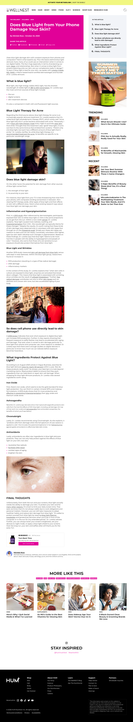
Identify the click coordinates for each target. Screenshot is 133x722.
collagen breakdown (40, 277)
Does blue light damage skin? (107, 34)
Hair (40, 10)
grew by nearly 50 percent (32, 367)
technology (85, 578)
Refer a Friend (93, 688)
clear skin (58, 124)
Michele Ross (18, 36)
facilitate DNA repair (16, 448)
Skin (34, 10)
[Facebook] (21, 700)
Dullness (25, 19)
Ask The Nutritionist (75, 683)
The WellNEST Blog (75, 680)
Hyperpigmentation (73, 578)
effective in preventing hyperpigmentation (23, 393)
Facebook (23, 45)
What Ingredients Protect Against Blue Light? (106, 46)
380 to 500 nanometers (39, 88)
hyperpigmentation (14, 224)
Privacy (27, 713)
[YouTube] (32, 700)
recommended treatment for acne (20, 134)
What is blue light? (103, 25)
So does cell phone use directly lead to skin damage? (108, 39)
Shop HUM (87, 10)
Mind (54, 10)
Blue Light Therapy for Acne (106, 29)
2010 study (18, 216)
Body (46, 10)
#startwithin (74, 653)
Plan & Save (92, 686)
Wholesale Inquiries (116, 680)
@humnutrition (60, 653)
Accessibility (36, 713)
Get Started (31, 691)
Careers (50, 693)
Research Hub (101, 10)
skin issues (47, 279)
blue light (51, 578)
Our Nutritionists (53, 688)
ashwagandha (31, 409)
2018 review (13, 336)
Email (43, 45)
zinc (47, 393)
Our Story (50, 680)
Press (49, 691)
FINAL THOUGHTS (102, 52)
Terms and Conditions (14, 713)
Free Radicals (60, 578)
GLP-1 (68, 10)
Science (76, 10)
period (44, 220)
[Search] (125, 10)
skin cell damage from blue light (44, 252)
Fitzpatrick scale (28, 230)
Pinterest (34, 45)
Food (61, 10)
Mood (29, 688)
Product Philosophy (54, 686)
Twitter (14, 45)
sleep (13, 66)
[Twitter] (29, 700)
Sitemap (91, 691)
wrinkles (93, 578)
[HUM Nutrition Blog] (66, 2)
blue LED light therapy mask (23, 124)
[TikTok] (25, 700)
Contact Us (92, 683)
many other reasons (14, 507)
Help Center (92, 680)
